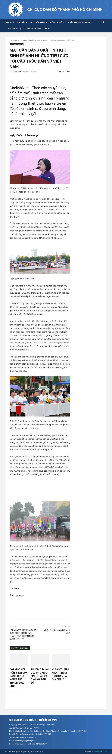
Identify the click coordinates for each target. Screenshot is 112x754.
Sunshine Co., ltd (100, 751)
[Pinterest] (25, 77)
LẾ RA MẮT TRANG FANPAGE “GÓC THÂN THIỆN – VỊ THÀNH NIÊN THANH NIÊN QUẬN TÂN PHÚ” (23, 634)
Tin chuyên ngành (37, 22)
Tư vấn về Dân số (34, 29)
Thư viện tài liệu (15, 29)
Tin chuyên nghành (27, 40)
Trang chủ (9, 22)
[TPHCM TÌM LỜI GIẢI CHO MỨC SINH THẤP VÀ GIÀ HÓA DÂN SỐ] (40, 660)
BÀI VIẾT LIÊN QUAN (19, 648)
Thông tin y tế (56, 22)
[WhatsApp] (31, 77)
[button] (103, 22)
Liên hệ (47, 29)
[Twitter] (18, 77)
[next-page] (15, 691)
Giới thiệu (21, 22)
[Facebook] (12, 77)
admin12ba (17, 71)
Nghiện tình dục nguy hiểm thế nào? (56, 631)
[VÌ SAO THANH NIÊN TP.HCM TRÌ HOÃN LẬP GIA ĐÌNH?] (61, 660)
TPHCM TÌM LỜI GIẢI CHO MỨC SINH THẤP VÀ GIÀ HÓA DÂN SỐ (40, 676)
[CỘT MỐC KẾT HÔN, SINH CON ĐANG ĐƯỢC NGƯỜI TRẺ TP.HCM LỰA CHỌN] (19, 660)
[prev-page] (11, 691)
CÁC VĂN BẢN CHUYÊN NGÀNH (78, 22)
